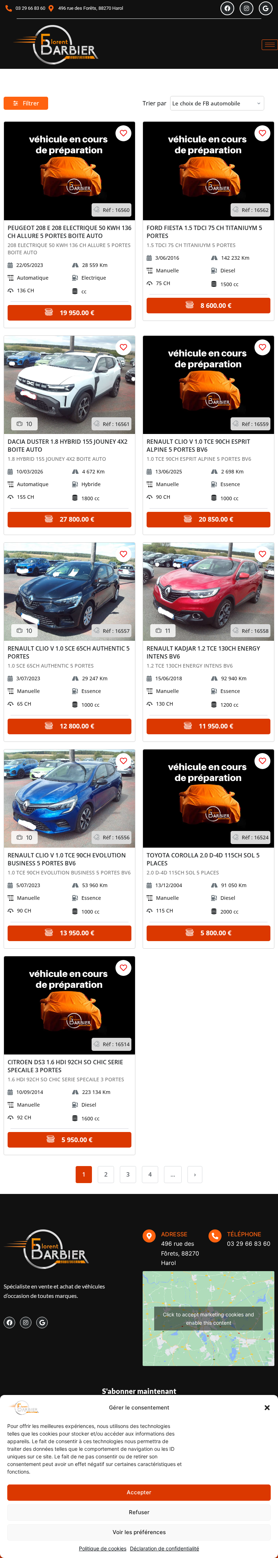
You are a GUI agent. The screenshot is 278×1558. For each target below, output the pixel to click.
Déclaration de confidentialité (164, 1548)
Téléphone (244, 1234)
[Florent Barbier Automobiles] (55, 44)
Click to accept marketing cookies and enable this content (208, 1318)
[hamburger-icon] (270, 44)
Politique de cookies (102, 1548)
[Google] (266, 8)
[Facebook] (227, 8)
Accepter (139, 1492)
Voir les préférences (139, 1532)
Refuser (139, 1512)
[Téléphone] (215, 1235)
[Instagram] (246, 8)
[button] (267, 1407)
